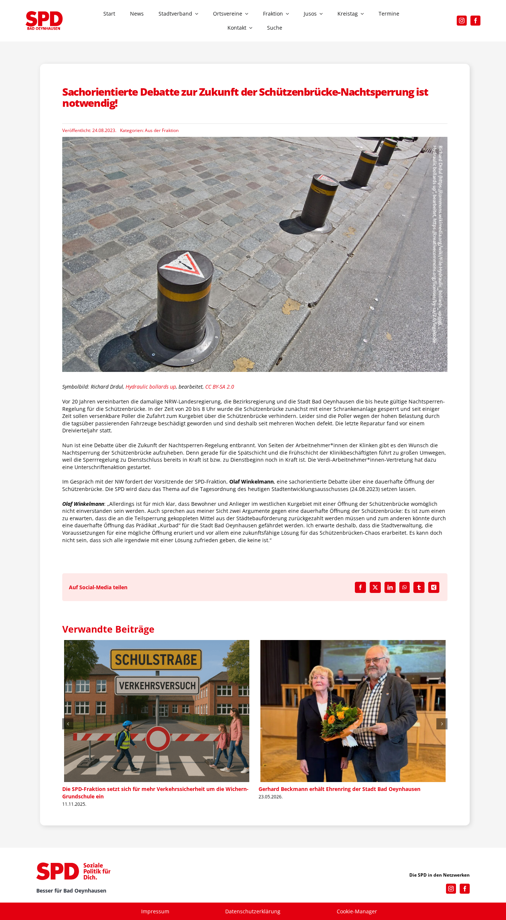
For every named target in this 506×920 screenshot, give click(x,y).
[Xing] (433, 587)
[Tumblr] (419, 587)
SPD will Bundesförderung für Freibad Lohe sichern (127, 788)
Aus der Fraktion (162, 130)
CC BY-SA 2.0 (219, 386)
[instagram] (462, 21)
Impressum (155, 911)
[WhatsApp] (404, 587)
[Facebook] (360, 587)
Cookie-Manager (357, 911)
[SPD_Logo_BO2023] (44, 13)
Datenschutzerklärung (252, 911)
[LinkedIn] (390, 587)
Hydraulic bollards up (151, 386)
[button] (67, 723)
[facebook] (475, 21)
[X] (375, 587)
